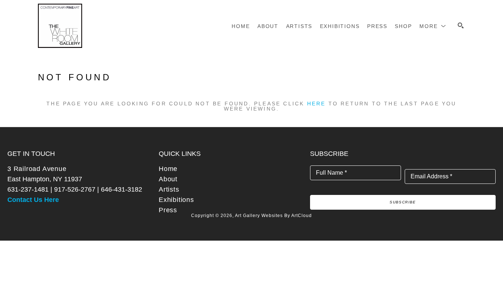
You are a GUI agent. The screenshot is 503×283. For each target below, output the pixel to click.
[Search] (461, 25)
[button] (432, 26)
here (316, 103)
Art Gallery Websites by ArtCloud (273, 215)
